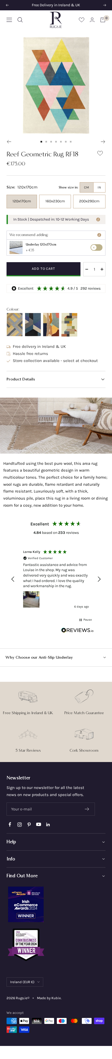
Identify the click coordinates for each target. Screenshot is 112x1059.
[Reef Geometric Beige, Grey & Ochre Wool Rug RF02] (15, 324)
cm (86, 187)
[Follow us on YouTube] (38, 824)
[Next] (103, 142)
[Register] (87, 809)
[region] (56, 579)
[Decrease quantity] (86, 269)
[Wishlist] (81, 20)
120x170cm (22, 201)
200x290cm (89, 201)
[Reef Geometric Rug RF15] (69, 325)
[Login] (92, 19)
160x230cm (55, 201)
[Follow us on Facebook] (10, 824)
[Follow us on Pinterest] (29, 824)
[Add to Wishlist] (100, 154)
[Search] (20, 20)
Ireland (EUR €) (22, 982)
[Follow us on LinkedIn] (48, 824)
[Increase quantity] (102, 269)
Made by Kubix (49, 998)
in (99, 187)
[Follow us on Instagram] (19, 824)
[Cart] (102, 19)
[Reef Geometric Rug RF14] (51, 324)
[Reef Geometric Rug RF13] (33, 324)
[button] (56, 379)
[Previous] (9, 142)
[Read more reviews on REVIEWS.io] (77, 631)
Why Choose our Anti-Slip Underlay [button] (39, 657)
